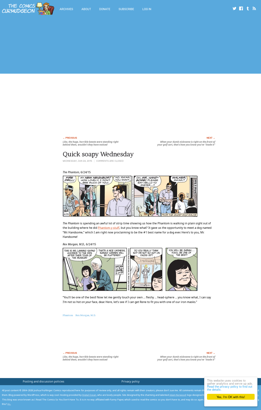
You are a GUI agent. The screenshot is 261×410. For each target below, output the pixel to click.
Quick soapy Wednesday (98, 154)
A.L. (9, 404)
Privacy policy (130, 381)
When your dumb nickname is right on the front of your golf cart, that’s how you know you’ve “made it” (186, 143)
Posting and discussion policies (43, 381)
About (86, 9)
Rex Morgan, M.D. (85, 315)
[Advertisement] (64, 45)
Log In (146, 9)
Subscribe (126, 9)
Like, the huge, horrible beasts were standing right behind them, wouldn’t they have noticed (90, 143)
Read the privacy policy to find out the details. (229, 388)
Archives (66, 9)
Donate (104, 9)
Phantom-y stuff (108, 228)
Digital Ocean (89, 395)
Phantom (68, 315)
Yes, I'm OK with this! (231, 397)
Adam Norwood (177, 395)
